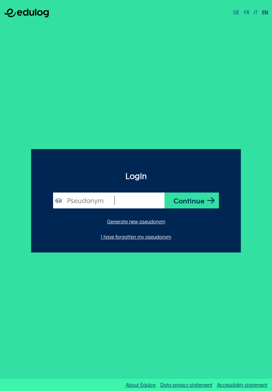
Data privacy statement (186, 385)
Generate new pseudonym (136, 221)
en (265, 12)
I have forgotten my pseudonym (136, 237)
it (255, 12)
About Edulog (141, 385)
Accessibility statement (242, 385)
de (236, 12)
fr (246, 12)
